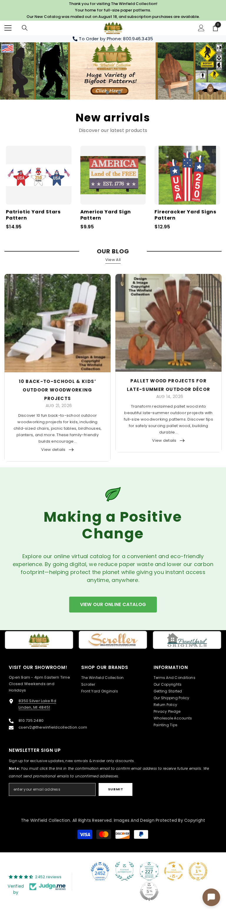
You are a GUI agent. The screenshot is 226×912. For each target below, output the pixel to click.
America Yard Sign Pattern (105, 215)
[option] (113, 70)
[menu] (7, 27)
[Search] (24, 27)
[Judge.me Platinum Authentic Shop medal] (124, 871)
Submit (115, 789)
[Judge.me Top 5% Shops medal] (149, 891)
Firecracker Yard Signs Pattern (185, 215)
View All (113, 259)
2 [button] (113, 92)
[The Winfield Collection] (39, 640)
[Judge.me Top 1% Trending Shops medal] (198, 871)
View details (53, 449)
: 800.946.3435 (137, 39)
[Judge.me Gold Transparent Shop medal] (173, 871)
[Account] (201, 28)
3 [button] (119, 92)
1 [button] (107, 92)
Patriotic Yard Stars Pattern (33, 215)
